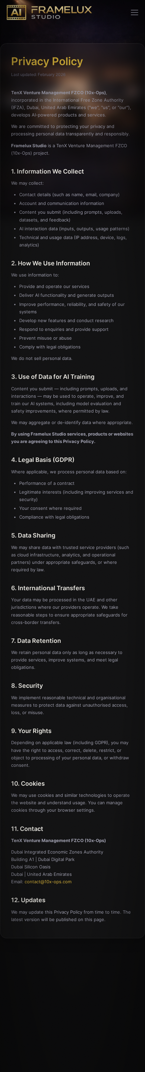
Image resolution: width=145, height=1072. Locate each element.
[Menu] (134, 12)
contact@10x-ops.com (48, 881)
